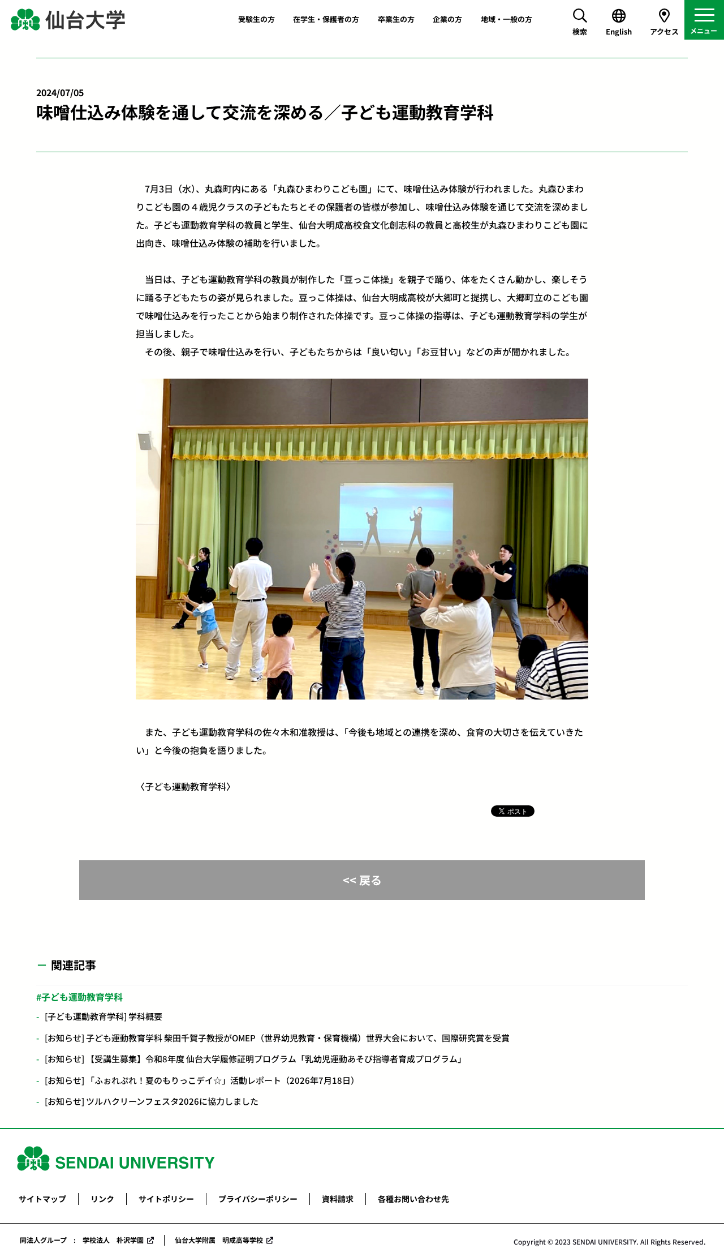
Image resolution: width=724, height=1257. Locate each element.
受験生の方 (256, 19)
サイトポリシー (166, 1198)
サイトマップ (42, 1198)
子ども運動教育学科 (82, 996)
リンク (102, 1198)
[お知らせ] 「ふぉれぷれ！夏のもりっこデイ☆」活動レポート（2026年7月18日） (202, 1080)
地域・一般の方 (506, 19)
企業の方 (447, 19)
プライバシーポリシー (258, 1198)
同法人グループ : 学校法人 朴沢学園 (82, 1240)
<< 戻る (362, 880)
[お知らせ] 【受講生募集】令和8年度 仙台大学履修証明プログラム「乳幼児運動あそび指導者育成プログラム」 (255, 1059)
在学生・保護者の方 (326, 19)
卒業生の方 (396, 19)
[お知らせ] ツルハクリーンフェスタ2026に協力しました (151, 1101)
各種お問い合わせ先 (413, 1198)
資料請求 (338, 1198)
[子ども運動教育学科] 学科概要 (103, 1016)
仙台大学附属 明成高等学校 (219, 1240)
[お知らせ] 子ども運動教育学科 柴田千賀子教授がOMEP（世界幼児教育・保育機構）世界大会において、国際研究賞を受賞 (277, 1038)
